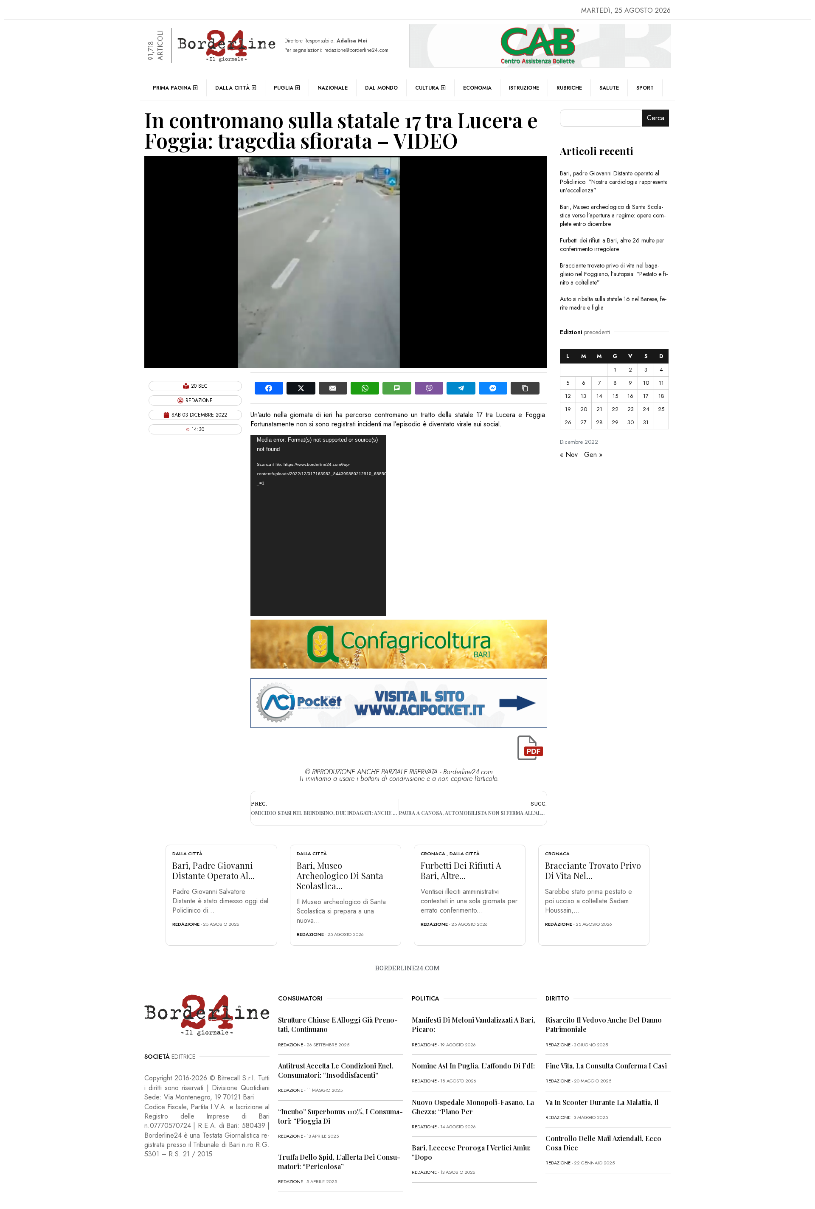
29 (615, 422)
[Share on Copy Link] (525, 388)
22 (615, 409)
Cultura (427, 88)
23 (630, 409)
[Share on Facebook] (269, 388)
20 (583, 409)
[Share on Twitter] (301, 388)
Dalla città (232, 88)
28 (599, 422)
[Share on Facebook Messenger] (493, 388)
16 (630, 396)
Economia (477, 88)
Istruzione (524, 88)
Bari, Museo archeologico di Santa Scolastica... (340, 875)
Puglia (283, 88)
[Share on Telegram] (461, 388)
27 (583, 422)
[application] (318, 525)
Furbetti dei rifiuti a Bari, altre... (461, 870)
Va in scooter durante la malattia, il (602, 1102)
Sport (645, 88)
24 (646, 409)
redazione (186, 924)
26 (568, 422)
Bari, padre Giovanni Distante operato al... (213, 870)
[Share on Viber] (429, 388)
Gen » (593, 454)
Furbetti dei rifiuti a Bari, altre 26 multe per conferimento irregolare (612, 244)
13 (583, 396)
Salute (609, 88)
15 (615, 396)
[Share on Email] (333, 388)
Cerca (655, 118)
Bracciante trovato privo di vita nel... (593, 870)
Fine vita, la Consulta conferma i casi (606, 1065)
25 (661, 409)
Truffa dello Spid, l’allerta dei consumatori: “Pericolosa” (339, 1162)
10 (646, 383)
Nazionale (333, 88)
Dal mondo (381, 88)
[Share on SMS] (396, 388)
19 (568, 409)
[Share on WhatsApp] (365, 388)
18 (661, 396)
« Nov (569, 454)
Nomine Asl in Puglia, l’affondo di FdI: (473, 1065)
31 (646, 422)
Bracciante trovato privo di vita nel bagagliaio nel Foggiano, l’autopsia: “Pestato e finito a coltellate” (614, 274)
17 (646, 396)
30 (630, 422)
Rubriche (569, 88)
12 (568, 396)
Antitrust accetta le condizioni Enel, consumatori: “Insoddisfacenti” (335, 1070)
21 (599, 409)
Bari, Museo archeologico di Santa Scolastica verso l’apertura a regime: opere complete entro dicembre (613, 215)
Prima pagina (172, 88)
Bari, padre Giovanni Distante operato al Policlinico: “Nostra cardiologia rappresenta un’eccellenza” (614, 181)
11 (661, 383)
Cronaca (433, 853)
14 (599, 396)
